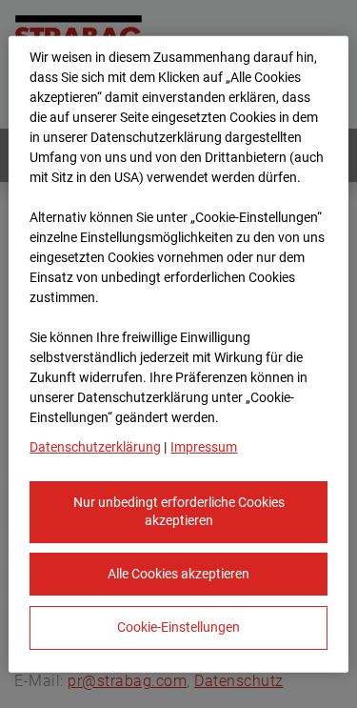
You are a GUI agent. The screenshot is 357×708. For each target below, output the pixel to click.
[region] (178, 354)
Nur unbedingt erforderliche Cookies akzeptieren (179, 511)
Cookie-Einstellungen (178, 627)
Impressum (203, 446)
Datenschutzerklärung (95, 446)
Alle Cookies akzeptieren (178, 572)
